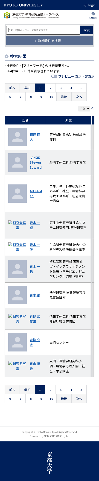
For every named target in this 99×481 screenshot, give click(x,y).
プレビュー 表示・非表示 (76, 76)
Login (91, 5)
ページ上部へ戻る (91, 473)
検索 (86, 30)
